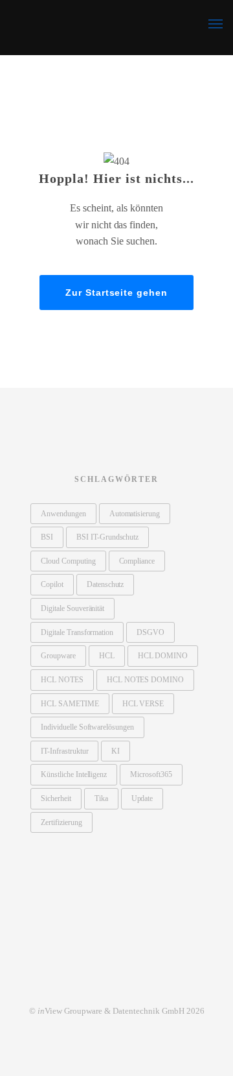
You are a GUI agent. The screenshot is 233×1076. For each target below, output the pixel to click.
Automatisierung (135, 513)
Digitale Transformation (77, 632)
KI (115, 751)
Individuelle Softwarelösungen (87, 727)
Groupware (58, 655)
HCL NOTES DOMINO (145, 679)
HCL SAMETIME (70, 703)
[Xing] (116, 983)
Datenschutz (105, 584)
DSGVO (150, 632)
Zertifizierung (61, 822)
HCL (107, 655)
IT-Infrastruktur (64, 751)
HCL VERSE (143, 703)
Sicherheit (56, 798)
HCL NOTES (62, 679)
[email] (143, 983)
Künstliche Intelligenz (74, 774)
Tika (101, 798)
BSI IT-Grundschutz (107, 537)
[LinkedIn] (89, 983)
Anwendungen (63, 513)
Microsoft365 (151, 774)
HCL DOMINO (163, 655)
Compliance (137, 561)
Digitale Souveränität (72, 608)
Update (142, 798)
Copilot (52, 584)
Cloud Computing (68, 561)
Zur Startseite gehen (116, 292)
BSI (47, 537)
